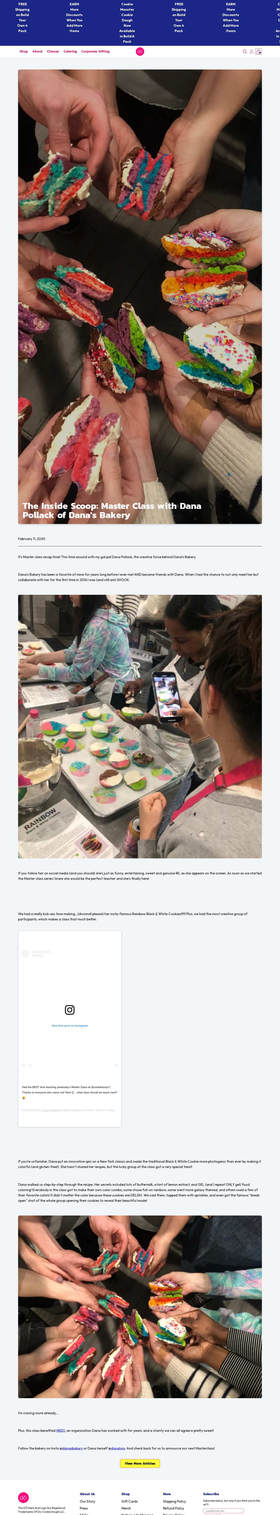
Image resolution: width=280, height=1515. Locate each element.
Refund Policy (173, 1508)
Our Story (87, 1501)
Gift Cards (130, 1501)
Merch (126, 1508)
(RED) (60, 1430)
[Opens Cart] (258, 51)
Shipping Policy (174, 1501)
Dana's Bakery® (52, 1110)
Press (84, 1508)
